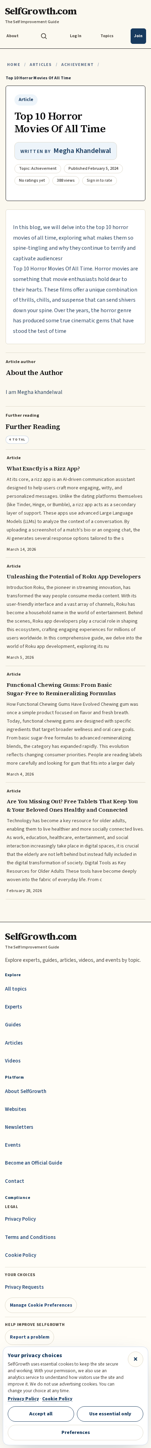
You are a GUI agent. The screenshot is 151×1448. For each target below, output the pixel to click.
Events (13, 1145)
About (12, 36)
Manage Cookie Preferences (41, 1305)
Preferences (75, 1432)
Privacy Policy (20, 1219)
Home (13, 65)
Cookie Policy (20, 1255)
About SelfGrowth (25, 1091)
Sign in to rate (99, 180)
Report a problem (30, 1337)
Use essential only (110, 1413)
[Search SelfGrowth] (44, 36)
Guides (13, 1024)
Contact (14, 1181)
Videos (13, 1061)
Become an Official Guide (33, 1163)
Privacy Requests (24, 1287)
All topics (16, 989)
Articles (40, 65)
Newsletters (19, 1127)
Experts (13, 1007)
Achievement (77, 65)
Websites (15, 1109)
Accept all (40, 1413)
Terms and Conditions (30, 1237)
